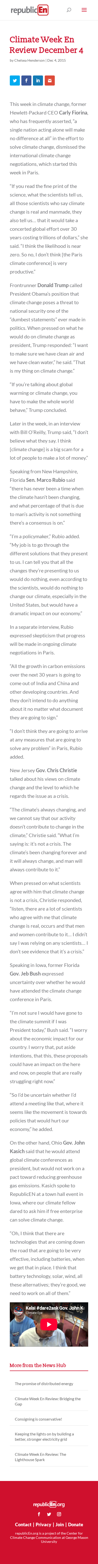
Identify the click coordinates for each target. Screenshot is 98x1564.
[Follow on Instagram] (59, 1514)
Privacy (43, 1524)
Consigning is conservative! (38, 1419)
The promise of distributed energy (44, 1383)
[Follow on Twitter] (49, 1514)
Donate (75, 1524)
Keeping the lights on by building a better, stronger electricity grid (44, 1436)
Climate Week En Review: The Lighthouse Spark (40, 1457)
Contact (23, 1524)
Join (60, 1524)
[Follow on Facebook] (39, 1514)
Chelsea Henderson (29, 60)
